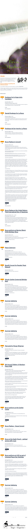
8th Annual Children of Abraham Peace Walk (15, 365)
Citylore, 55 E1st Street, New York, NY (10, 117)
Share (6, 107)
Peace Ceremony (10, 248)
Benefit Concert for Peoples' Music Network (15, 266)
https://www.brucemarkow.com (9, 153)
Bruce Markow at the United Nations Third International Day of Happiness (16, 211)
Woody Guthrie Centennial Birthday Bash (16, 280)
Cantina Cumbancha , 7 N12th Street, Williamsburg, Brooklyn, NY (14, 132)
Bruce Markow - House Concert (14, 426)
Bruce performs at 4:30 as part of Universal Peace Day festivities (15, 456)
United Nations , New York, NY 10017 (10, 216)
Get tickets (7, 241)
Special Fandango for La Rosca (14, 113)
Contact (14, 72)
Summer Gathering (11, 301)
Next (26, 517)
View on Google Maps (8, 108)
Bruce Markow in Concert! (13, 142)
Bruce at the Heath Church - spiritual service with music (16, 440)
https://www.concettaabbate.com (12, 199)
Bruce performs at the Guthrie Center (14, 408)
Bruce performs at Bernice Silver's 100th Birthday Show (15, 231)
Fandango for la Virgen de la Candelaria (13, 98)
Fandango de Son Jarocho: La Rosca (16, 128)
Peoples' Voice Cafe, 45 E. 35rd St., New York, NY (12, 146)
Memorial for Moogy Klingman (14, 346)
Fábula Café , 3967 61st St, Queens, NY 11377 (11, 103)
